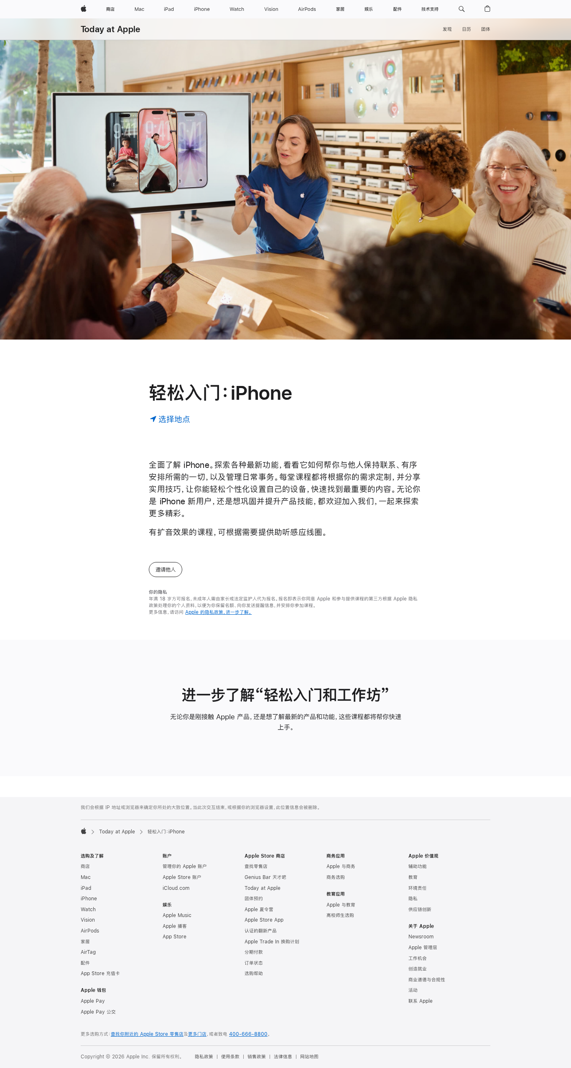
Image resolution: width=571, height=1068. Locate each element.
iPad (86, 888)
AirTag (88, 952)
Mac (86, 877)
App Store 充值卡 (100, 973)
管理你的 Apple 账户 (185, 866)
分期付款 (254, 952)
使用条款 (230, 1056)
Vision (88, 919)
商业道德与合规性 (426, 979)
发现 (447, 29)
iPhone (89, 898)
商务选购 (335, 877)
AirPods (90, 930)
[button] (461, 9)
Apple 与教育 (340, 904)
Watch (88, 909)
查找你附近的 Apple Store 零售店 (147, 1034)
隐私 (413, 898)
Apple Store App (264, 919)
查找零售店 (256, 866)
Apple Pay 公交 (98, 1011)
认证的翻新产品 (261, 930)
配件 (85, 963)
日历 (466, 29)
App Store (174, 936)
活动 (413, 990)
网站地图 (309, 1056)
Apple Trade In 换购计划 (272, 941)
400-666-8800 (248, 1034)
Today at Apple (110, 29)
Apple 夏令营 (259, 909)
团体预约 (254, 898)
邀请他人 (165, 569)
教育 (413, 877)
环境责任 (417, 888)
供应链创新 (419, 909)
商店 (85, 866)
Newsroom (420, 936)
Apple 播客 (175, 926)
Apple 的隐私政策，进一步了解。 (218, 612)
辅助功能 (417, 866)
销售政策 (256, 1056)
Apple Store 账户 (182, 877)
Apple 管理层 (422, 947)
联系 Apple (420, 1001)
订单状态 (254, 963)
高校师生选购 (340, 915)
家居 (85, 941)
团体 (485, 29)
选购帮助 (254, 973)
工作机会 (417, 958)
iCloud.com (176, 888)
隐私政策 (204, 1056)
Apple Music (177, 915)
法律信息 (283, 1056)
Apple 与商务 (340, 866)
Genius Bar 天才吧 (265, 877)
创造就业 (417, 968)
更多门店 (197, 1034)
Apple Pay (93, 1001)
